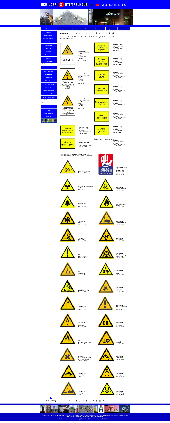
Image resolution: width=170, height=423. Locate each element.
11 (103, 400)
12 (106, 400)
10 (100, 401)
